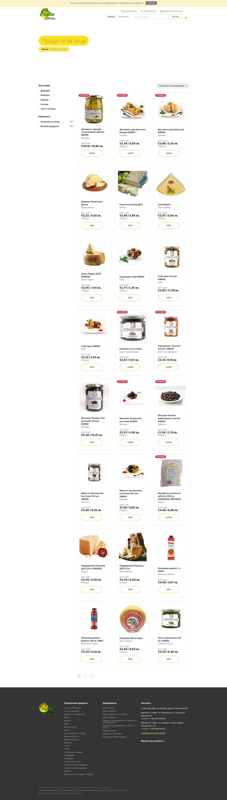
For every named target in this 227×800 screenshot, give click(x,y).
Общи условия (109, 717)
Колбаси (45, 95)
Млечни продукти (72, 739)
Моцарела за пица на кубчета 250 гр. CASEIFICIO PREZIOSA (169, 496)
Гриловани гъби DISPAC (132, 276)
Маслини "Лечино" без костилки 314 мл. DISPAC (93, 421)
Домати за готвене (89, 643)
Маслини (85, 427)
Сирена (44, 100)
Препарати (69, 758)
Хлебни (67, 771)
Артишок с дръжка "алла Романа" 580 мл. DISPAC (93, 132)
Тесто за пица (48, 109)
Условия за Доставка (112, 734)
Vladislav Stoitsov (75, 793)
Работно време (109, 730)
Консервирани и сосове (75, 733)
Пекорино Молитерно (131, 638)
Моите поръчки (109, 711)
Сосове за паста (165, 643)
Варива (67, 720)
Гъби (122, 279)
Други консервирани (129, 352)
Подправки (69, 755)
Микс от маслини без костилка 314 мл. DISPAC (92, 496)
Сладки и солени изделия (75, 765)
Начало (111, 16)
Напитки (68, 743)
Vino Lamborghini (71, 711)
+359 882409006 (158, 718)
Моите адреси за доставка (115, 714)
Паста (67, 746)
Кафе (66, 730)
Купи (92, 225)
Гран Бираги (164, 204)
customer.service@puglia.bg (172, 11)
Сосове (44, 104)
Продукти (123, 16)
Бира (66, 717)
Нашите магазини (130, 11)
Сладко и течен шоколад (75, 768)
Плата (66, 749)
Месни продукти (71, 736)
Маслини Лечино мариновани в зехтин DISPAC (169, 418)
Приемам (151, 3)
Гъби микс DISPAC (90, 346)
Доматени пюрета (166, 574)
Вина (66, 724)
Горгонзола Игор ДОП (131, 204)
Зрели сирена (87, 207)
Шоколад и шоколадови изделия (78, 774)
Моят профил (108, 708)
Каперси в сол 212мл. (131, 348)
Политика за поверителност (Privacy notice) (119, 726)
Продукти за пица (72, 762)
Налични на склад (50, 121)
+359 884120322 (149, 11)
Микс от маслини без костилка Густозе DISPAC (131, 493)
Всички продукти (50, 126)
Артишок (85, 138)
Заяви (92, 153)
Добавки (45, 90)
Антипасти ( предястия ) (75, 714)
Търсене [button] (175, 16)
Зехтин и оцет (70, 727)
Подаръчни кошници (73, 752)
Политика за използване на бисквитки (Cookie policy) (120, 721)
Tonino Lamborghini (72, 708)
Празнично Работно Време (115, 737)
